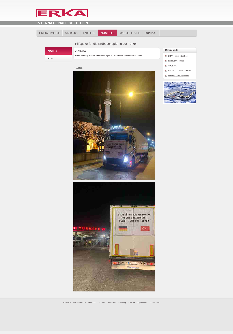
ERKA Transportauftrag (177, 56)
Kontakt (151, 33)
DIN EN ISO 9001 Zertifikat (179, 71)
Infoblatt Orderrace (176, 61)
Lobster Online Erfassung (178, 76)
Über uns (71, 33)
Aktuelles (107, 33)
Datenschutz (155, 303)
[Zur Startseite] (62, 17)
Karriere (89, 33)
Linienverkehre (49, 33)
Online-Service (130, 33)
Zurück (79, 68)
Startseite (67, 303)
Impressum (142, 303)
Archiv (50, 58)
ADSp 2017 (173, 66)
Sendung (122, 303)
